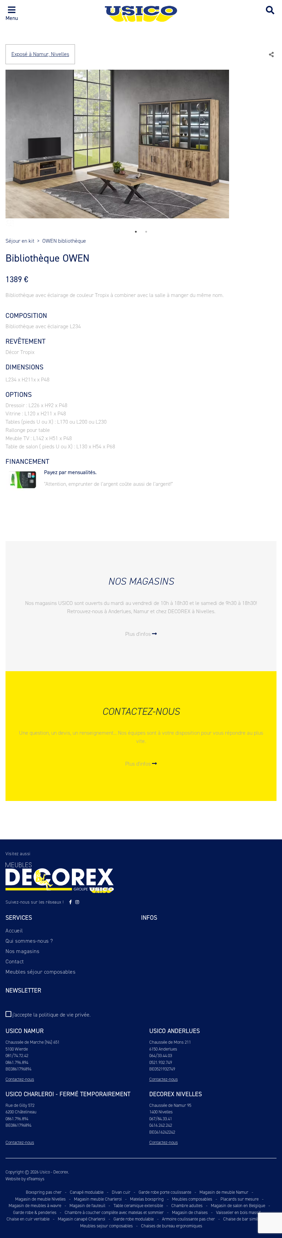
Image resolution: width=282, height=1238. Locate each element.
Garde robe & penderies (34, 1212)
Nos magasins (22, 951)
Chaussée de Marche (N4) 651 (32, 1042)
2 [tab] (146, 231)
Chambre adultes (187, 1205)
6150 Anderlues (163, 1049)
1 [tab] (135, 231)
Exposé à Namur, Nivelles (40, 54)
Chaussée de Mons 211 (170, 1042)
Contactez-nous (20, 1079)
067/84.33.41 (160, 1119)
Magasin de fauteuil (87, 1205)
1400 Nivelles (161, 1112)
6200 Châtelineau (21, 1112)
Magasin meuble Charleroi (98, 1199)
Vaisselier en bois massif (238, 1212)
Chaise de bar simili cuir (245, 1219)
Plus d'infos (138, 634)
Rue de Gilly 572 (20, 1105)
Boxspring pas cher (44, 1192)
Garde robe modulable (133, 1219)
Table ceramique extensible (138, 1205)
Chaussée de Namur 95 (170, 1105)
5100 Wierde (17, 1049)
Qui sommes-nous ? (29, 940)
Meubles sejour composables (106, 1226)
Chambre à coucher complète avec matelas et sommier (114, 1212)
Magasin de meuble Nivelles (40, 1199)
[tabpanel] (141, 148)
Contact (15, 961)
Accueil (14, 930)
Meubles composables (192, 1199)
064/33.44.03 (160, 1055)
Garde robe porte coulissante (165, 1192)
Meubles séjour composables (40, 971)
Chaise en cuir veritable (28, 1219)
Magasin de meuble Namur (223, 1192)
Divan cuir (121, 1192)
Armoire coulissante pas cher (188, 1219)
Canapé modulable (87, 1192)
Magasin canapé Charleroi (81, 1219)
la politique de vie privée (61, 1014)
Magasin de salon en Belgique (238, 1205)
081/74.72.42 (17, 1055)
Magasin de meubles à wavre (35, 1205)
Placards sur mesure (239, 1199)
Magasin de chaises (190, 1212)
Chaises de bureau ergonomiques (171, 1226)
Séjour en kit (20, 240)
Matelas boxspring (147, 1199)
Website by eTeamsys (25, 1179)
